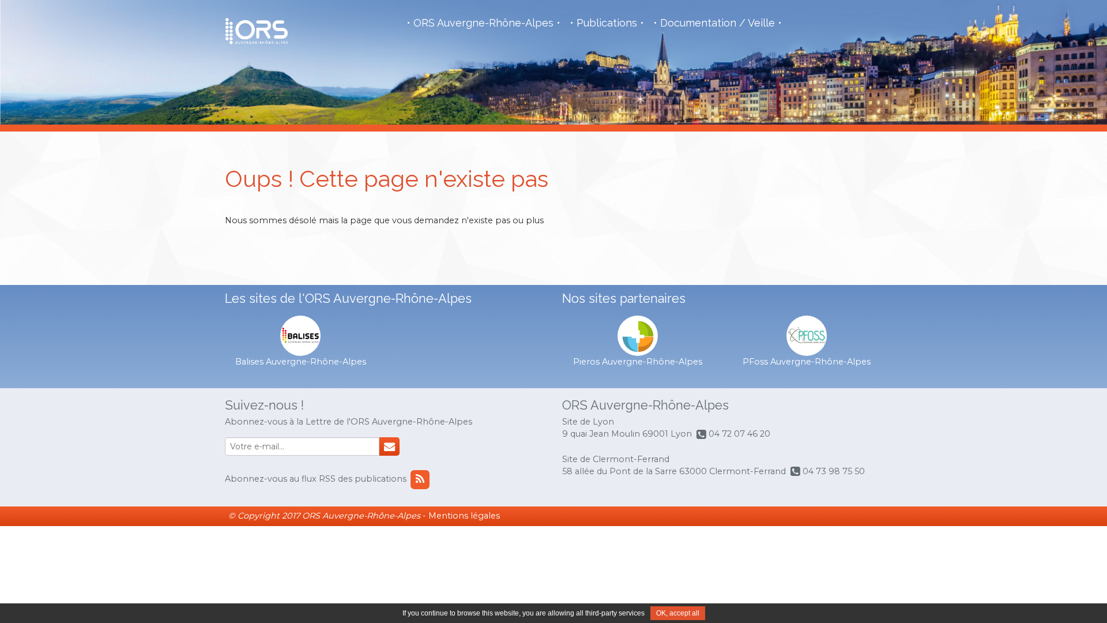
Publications (607, 23)
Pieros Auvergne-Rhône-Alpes (637, 361)
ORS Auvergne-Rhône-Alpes (483, 23)
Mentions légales (464, 516)
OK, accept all (677, 613)
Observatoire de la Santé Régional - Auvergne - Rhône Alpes (256, 31)
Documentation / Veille (717, 23)
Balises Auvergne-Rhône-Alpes (300, 361)
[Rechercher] (389, 446)
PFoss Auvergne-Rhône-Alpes (807, 361)
